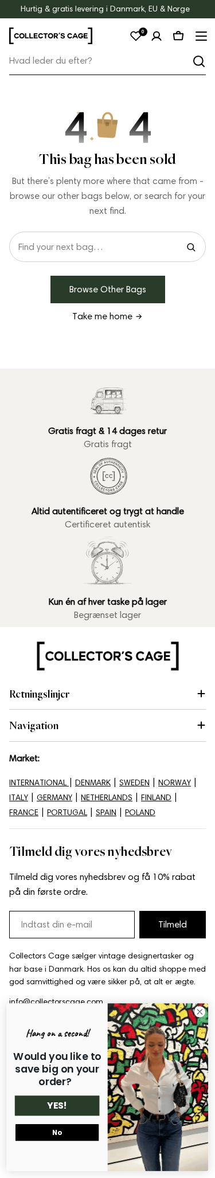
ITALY (18, 798)
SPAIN (106, 812)
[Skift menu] (200, 36)
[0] (136, 36)
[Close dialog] (200, 1012)
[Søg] (199, 61)
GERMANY (54, 798)
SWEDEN (134, 783)
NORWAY (174, 783)
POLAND (140, 812)
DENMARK (93, 783)
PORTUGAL (67, 812)
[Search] (191, 247)
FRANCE (23, 812)
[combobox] (107, 61)
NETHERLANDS (106, 798)
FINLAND (156, 798)
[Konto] (156, 36)
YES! (57, 1105)
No (56, 1132)
